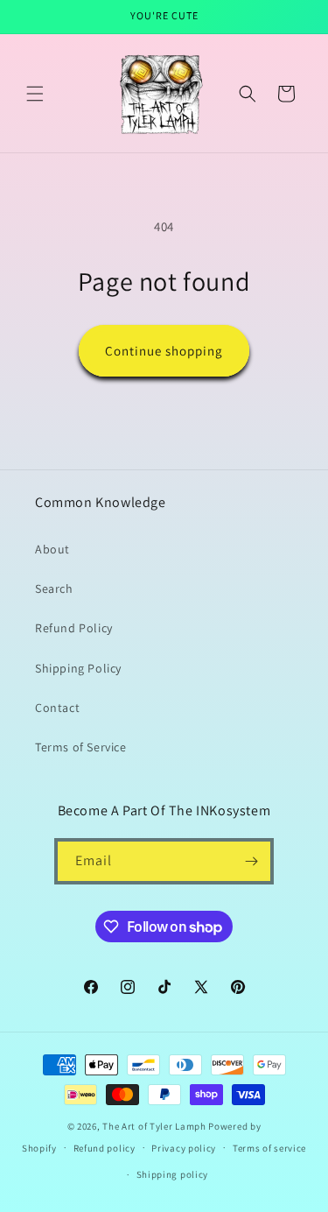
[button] (35, 93)
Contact (57, 707)
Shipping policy (172, 1174)
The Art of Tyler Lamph (154, 1126)
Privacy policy (183, 1148)
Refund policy (104, 1148)
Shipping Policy (78, 668)
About (52, 549)
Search (54, 588)
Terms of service (269, 1148)
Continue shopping (164, 350)
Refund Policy (74, 628)
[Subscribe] (251, 861)
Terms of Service (81, 747)
